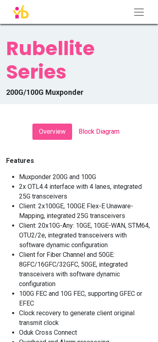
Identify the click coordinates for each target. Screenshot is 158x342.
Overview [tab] (52, 131)
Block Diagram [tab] (99, 131)
